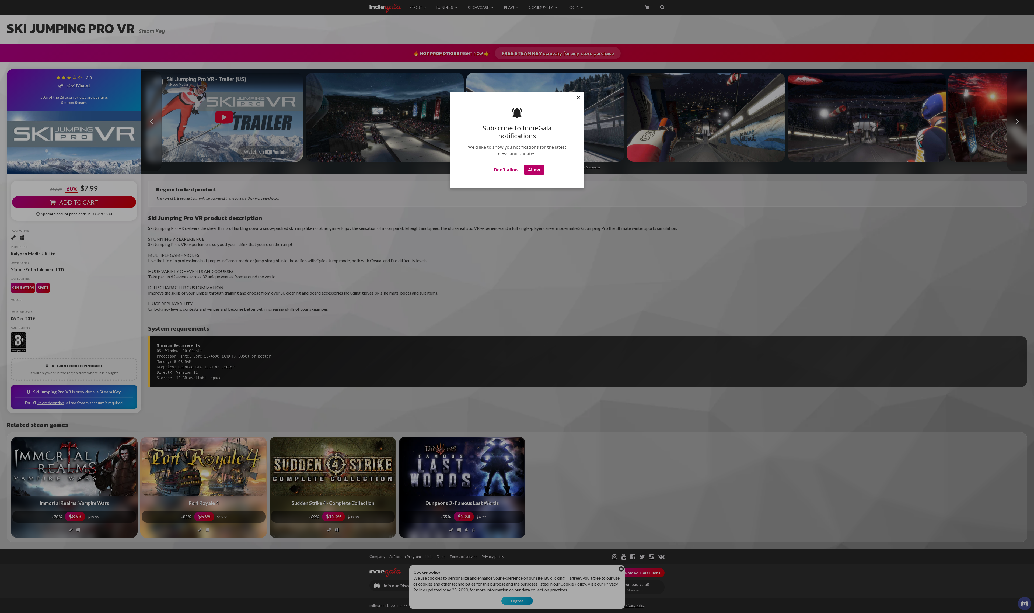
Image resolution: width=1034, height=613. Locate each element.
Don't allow (506, 170)
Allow (534, 170)
